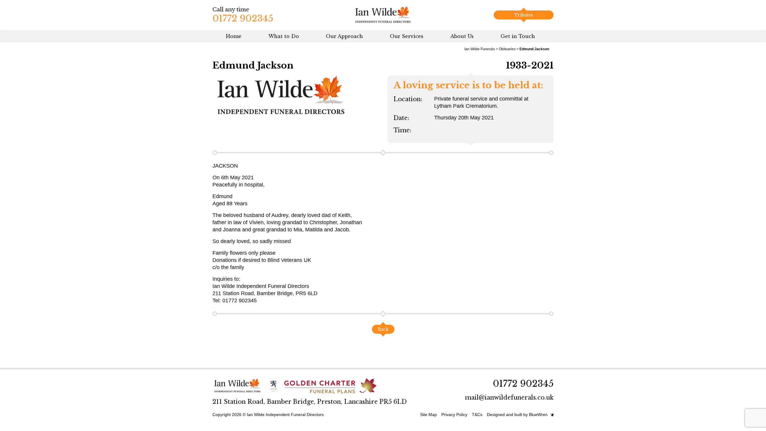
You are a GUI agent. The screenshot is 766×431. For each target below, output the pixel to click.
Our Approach (344, 36)
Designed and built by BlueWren (517, 414)
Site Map (428, 414)
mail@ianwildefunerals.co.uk (509, 397)
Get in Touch (518, 36)
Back (383, 329)
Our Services (406, 36)
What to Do (283, 36)
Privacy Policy (454, 414)
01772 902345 (242, 18)
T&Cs (477, 414)
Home (233, 36)
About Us (462, 36)
